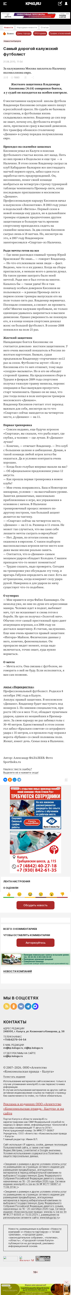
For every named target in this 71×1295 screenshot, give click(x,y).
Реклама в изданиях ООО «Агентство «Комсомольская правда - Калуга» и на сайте (33, 1109)
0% (8, 894)
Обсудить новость (35, 905)
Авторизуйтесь (36, 942)
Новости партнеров (36, 1231)
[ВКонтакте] (5, 780)
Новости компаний (17, 971)
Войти (66, 3)
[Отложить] (25, 77)
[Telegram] (19, 780)
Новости (8, 27)
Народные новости (27, 27)
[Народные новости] (60, 3)
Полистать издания (14, 1076)
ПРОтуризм (40, 33)
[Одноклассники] (10, 780)
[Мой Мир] (15, 780)
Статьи (44, 27)
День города (23, 33)
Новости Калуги (12, 41)
